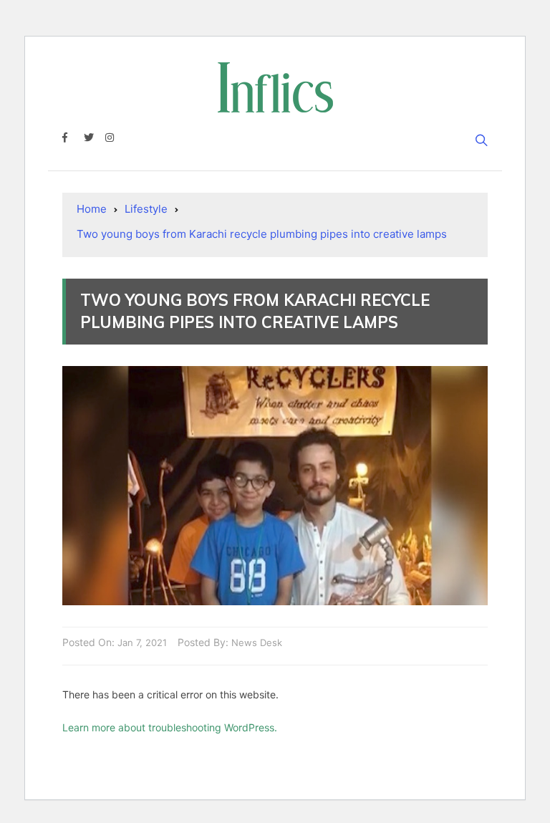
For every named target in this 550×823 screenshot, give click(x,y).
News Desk (256, 642)
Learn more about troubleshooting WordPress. (169, 727)
